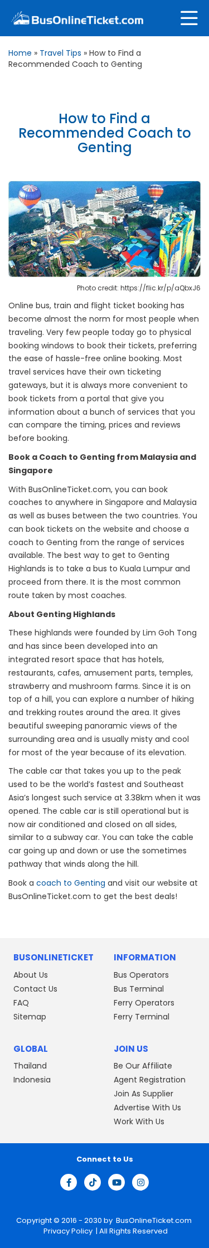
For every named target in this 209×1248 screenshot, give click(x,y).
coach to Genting (70, 882)
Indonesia (32, 1079)
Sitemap (29, 1016)
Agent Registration (150, 1079)
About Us (30, 974)
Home (20, 53)
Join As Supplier (143, 1093)
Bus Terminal (139, 988)
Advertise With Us (147, 1107)
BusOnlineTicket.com (153, 1220)
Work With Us (139, 1121)
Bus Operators (141, 974)
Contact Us (35, 988)
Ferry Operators (144, 1002)
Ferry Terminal (141, 1016)
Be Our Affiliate (143, 1065)
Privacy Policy (67, 1231)
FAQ (21, 1002)
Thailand (30, 1065)
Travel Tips (60, 53)
